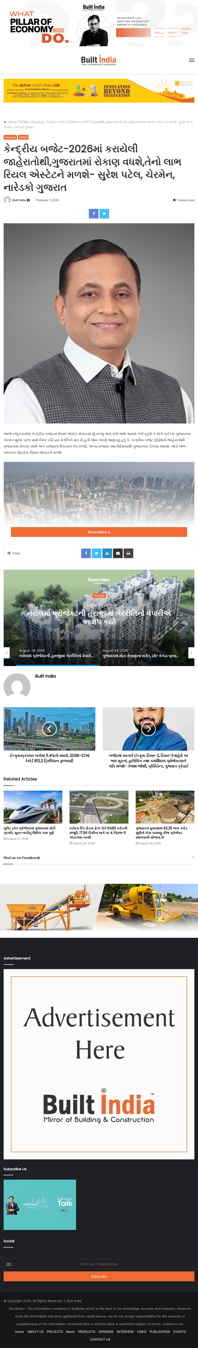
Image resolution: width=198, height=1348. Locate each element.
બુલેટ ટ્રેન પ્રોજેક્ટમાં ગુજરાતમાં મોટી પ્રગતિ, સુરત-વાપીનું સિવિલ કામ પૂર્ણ (30, 830)
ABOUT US (35, 1332)
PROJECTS (55, 1332)
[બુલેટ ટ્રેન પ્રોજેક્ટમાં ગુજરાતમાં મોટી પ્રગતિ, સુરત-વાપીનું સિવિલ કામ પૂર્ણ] (33, 807)
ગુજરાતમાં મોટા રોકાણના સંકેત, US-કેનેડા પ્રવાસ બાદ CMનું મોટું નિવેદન (99, 617)
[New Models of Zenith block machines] (99, 907)
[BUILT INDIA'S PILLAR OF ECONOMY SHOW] (99, 23)
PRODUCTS (86, 1332)
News (70, 1332)
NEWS (23, 122)
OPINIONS (106, 1332)
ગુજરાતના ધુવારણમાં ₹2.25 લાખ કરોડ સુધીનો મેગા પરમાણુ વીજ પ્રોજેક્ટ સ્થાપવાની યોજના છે (161, 833)
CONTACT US (100, 1339)
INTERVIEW (125, 1332)
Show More (97, 532)
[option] (99, 618)
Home (11, 122)
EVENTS (179, 1332)
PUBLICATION (160, 1332)
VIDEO (141, 1332)
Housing (37, 122)
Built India (19, 200)
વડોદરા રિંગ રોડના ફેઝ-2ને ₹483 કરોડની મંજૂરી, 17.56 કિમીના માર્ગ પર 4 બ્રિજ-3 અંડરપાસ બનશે (98, 833)
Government (99, 595)
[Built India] (99, 60)
